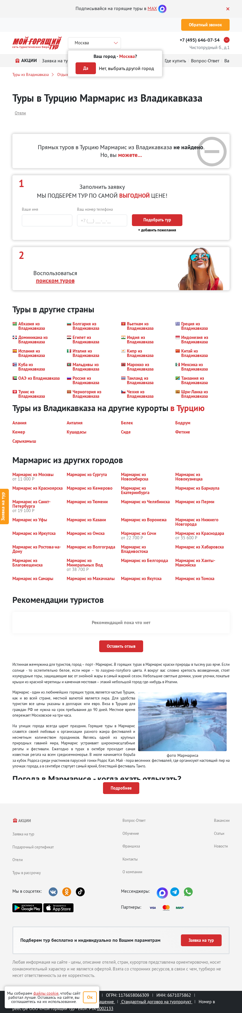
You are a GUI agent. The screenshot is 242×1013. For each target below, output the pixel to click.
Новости (221, 846)
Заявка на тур (23, 834)
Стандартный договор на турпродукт (156, 1001)
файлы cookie (45, 993)
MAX (152, 8)
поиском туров (55, 280)
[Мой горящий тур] (37, 43)
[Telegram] (174, 891)
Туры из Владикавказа (30, 74)
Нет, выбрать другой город (126, 68)
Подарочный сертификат (33, 847)
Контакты (130, 859)
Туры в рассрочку (26, 872)
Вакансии (222, 820)
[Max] (162, 8)
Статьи (219, 833)
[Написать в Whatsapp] (188, 891)
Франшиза (131, 846)
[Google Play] (27, 907)
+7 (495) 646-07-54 (200, 40)
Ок (90, 997)
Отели (17, 859)
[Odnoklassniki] (66, 891)
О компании (132, 871)
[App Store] (58, 907)
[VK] (53, 891)
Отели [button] (20, 113)
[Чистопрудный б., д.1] (228, 40)
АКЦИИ (24, 820)
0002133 (105, 1008)
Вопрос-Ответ (133, 820)
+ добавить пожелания (157, 230)
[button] (36, 326)
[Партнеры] (168, 907)
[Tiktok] (80, 891)
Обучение (130, 833)
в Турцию (187, 407)
